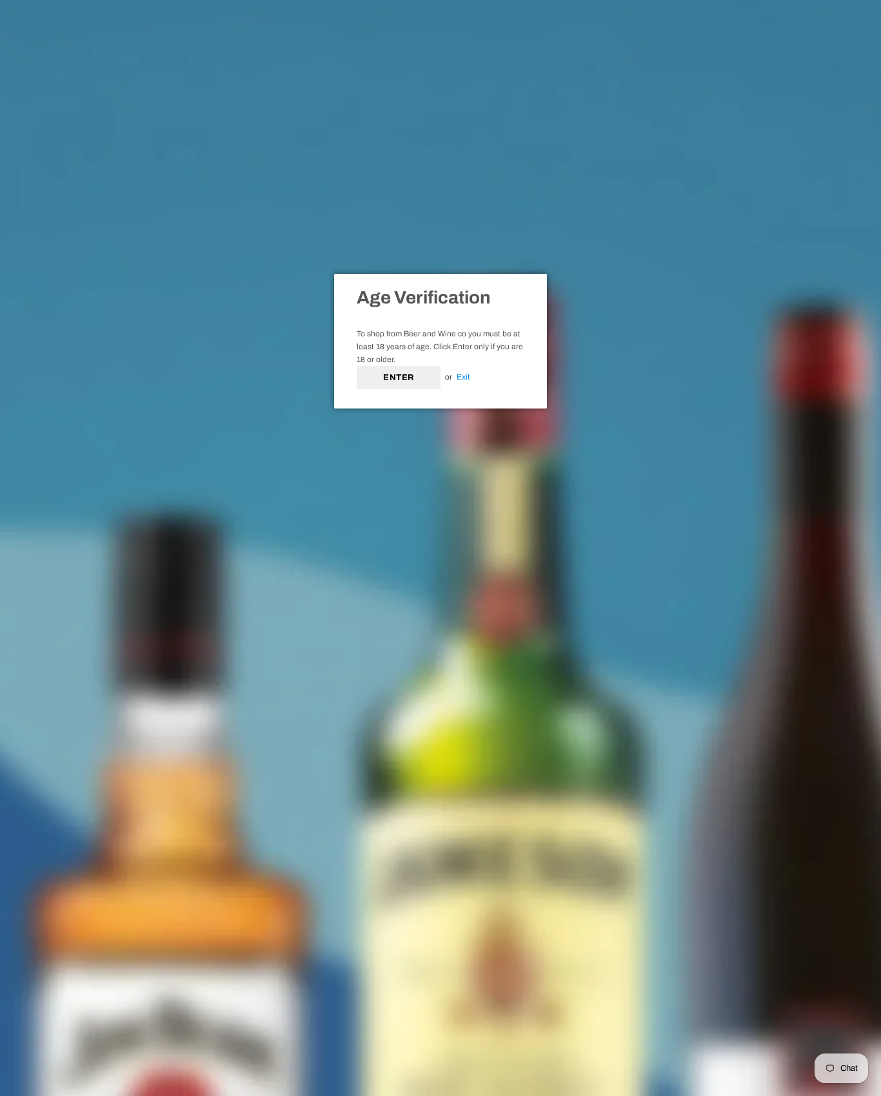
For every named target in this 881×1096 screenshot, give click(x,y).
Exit (463, 376)
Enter (398, 377)
